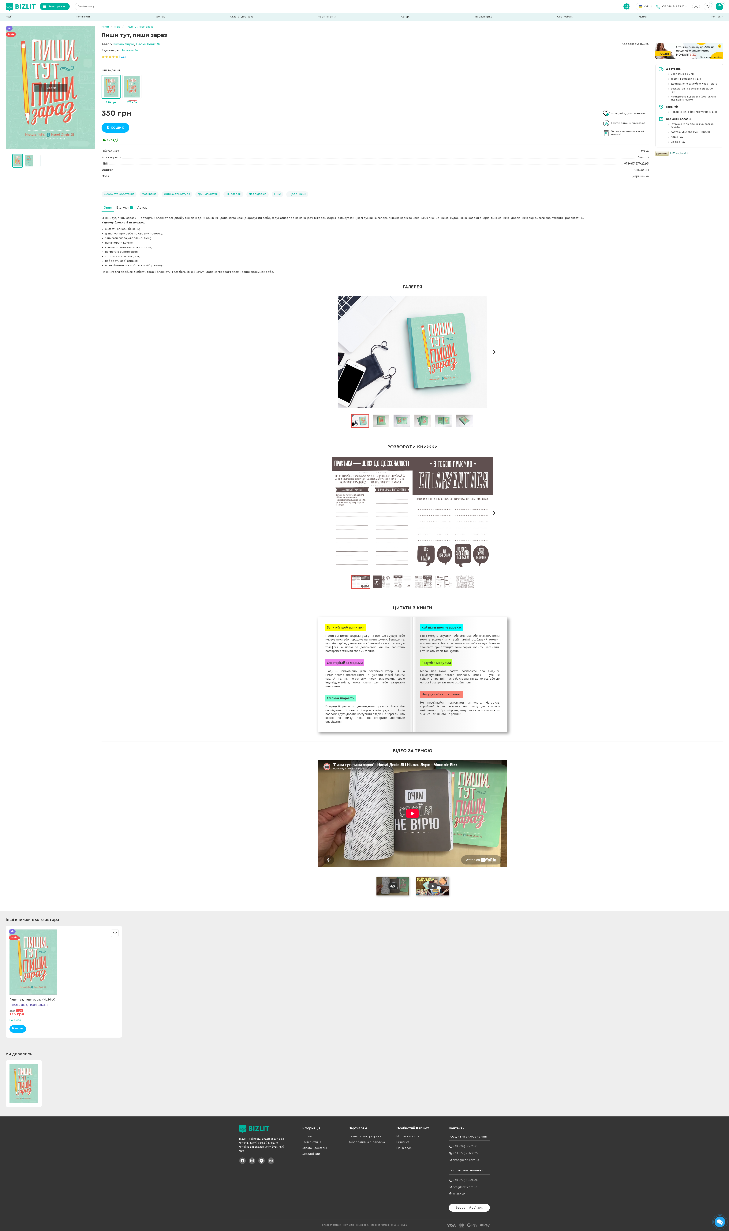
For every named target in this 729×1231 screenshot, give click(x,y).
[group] (131, 90)
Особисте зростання (119, 194)
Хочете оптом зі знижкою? (628, 123)
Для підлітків (257, 194)
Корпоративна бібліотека (367, 1142)
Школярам (233, 194)
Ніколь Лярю (123, 44)
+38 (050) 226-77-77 (465, 1153)
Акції (9, 16)
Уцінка (642, 16)
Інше (277, 194)
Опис (107, 207)
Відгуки (124, 207)
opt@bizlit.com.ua (465, 1187)
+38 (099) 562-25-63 (465, 1146)
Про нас (160, 16)
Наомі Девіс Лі (148, 44)
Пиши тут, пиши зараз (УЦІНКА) (32, 999)
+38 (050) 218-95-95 (465, 1180)
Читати (50, 87)
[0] (17, 160)
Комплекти (83, 16)
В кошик (115, 127)
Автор (142, 207)
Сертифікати (565, 16)
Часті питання (327, 16)
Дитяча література (177, 194)
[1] (29, 160)
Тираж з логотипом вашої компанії (627, 133)
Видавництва (483, 16)
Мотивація (149, 194)
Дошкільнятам (208, 194)
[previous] (331, 352)
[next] (494, 352)
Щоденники (297, 194)
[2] (40, 160)
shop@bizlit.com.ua (466, 1160)
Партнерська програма (365, 1136)
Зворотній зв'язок (469, 1207)
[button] (93, 161)
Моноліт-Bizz (131, 50)
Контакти (717, 16)
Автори (405, 16)
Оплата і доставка (241, 16)
